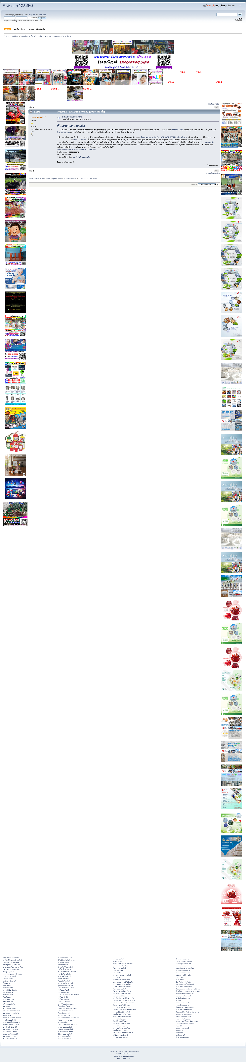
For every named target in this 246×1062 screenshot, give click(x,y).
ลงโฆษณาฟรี (180, 1035)
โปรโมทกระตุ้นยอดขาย (184, 1010)
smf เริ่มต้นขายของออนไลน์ (122, 984)
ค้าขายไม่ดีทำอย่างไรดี (65, 967)
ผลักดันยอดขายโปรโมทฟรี (185, 984)
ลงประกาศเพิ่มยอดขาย (183, 1016)
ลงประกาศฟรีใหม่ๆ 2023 (66, 988)
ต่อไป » (217, 104)
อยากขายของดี (117, 961)
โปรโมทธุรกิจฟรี (63, 990)
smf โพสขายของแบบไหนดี (122, 1007)
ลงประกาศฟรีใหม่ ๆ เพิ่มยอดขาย (187, 1021)
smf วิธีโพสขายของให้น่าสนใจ (123, 1033)
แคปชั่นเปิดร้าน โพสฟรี (120, 1030)
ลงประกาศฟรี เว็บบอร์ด (65, 1011)
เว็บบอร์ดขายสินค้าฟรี (65, 1013)
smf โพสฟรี (117, 973)
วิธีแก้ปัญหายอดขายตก (183, 963)
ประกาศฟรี (7, 985)
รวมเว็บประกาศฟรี (9, 976)
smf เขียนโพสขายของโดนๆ (122, 1028)
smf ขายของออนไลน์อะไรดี (122, 975)
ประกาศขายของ (8, 999)
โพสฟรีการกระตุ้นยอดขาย (184, 1007)
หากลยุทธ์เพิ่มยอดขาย (65, 958)
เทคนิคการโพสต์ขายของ (121, 996)
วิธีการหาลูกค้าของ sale (11, 962)
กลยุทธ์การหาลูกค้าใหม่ (11, 958)
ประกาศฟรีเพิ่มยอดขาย (183, 1014)
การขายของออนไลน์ (64, 1036)
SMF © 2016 (122, 1051)
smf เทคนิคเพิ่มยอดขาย (120, 1037)
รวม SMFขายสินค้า (64, 974)
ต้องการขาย (7, 1015)
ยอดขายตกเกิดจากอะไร (184, 996)
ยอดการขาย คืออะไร (183, 1003)
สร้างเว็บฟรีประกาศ (64, 1038)
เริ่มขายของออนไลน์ (119, 968)
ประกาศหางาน (8, 1001)
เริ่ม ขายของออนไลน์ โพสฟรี (122, 991)
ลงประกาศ (6, 1006)
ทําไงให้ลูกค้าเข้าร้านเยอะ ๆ (67, 960)
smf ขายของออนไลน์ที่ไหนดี (122, 993)
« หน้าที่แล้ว (210, 104)
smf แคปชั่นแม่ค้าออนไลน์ (121, 1012)
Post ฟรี (179, 1026)
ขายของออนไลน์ (63, 1022)
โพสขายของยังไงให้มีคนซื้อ (121, 1005)
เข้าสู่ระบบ (31, 15)
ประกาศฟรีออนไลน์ (64, 976)
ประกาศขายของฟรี (182, 1028)
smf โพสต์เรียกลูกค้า (119, 1019)
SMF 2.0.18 (113, 1051)
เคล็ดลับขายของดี (63, 965)
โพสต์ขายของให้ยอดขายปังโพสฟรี (124, 1000)
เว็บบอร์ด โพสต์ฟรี (64, 981)
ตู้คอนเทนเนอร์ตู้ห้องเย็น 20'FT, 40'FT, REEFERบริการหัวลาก (164, 137)
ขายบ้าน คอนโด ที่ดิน (10, 1020)
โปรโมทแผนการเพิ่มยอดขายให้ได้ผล (188, 989)
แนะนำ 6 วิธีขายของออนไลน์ (67, 1025)
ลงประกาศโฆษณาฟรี (10, 1034)
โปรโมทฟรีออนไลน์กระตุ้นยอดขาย (187, 1012)
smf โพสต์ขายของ (119, 1026)
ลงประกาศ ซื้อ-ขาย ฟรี (65, 983)
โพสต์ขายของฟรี (8, 978)
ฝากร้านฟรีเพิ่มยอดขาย (183, 1019)
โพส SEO (179, 1033)
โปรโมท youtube (63, 999)
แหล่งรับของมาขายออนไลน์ (185, 968)
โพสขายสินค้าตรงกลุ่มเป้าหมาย (68, 1018)
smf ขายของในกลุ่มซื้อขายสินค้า (123, 1003)
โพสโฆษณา (7, 997)
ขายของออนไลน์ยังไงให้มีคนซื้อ (123, 963)
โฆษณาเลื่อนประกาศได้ (65, 1020)
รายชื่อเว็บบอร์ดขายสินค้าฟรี (67, 1008)
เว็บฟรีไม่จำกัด (8, 988)
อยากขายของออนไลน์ (65, 1027)
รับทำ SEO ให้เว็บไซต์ (18, 6)
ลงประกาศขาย (8, 992)
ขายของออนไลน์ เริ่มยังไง (66, 1031)
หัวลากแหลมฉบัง (71, 126)
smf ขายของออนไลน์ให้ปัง (121, 1023)
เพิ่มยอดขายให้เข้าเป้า (183, 975)
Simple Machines (133, 1051)
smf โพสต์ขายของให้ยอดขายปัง (123, 998)
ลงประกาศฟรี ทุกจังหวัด (11, 1013)
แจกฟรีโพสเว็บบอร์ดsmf (66, 1004)
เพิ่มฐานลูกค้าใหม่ (9, 972)
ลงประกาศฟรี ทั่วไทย (10, 1031)
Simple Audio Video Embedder (124, 1056)
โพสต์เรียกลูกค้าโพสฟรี (120, 1021)
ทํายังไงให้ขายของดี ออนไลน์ (12, 960)
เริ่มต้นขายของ (181, 966)
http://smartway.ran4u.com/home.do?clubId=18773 (76, 150)
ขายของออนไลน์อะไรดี (183, 970)
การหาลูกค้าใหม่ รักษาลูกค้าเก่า (13, 967)
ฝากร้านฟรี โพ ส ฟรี (10, 1027)
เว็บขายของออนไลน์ (119, 989)
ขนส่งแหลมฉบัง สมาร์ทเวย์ (72, 117)
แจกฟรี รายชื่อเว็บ (64, 1001)
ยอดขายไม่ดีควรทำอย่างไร (185, 993)
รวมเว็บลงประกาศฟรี (10, 1038)
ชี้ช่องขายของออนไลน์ (65, 1034)
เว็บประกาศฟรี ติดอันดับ (11, 1025)
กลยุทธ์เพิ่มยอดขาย (64, 962)
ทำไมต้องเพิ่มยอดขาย (183, 998)
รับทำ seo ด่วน (118, 970)
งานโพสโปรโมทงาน (64, 969)
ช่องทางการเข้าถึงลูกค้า (11, 969)
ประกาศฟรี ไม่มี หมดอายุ (11, 1022)
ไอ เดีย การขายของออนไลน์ (122, 986)
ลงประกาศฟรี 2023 (9, 1036)
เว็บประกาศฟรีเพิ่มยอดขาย (185, 1023)
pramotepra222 (38, 117)
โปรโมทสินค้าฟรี (63, 992)
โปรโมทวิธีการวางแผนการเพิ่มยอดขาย (189, 991)
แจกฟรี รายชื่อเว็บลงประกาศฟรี (68, 995)
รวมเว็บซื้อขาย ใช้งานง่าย (11, 1011)
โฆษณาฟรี (7, 983)
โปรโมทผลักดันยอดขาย (184, 986)
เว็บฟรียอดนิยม (8, 995)
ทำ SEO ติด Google (10, 990)
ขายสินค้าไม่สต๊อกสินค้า (121, 966)
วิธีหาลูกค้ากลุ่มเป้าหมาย (11, 965)
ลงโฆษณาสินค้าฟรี (9, 981)
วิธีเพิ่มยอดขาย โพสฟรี (120, 1035)
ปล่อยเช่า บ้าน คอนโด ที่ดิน (12, 1018)
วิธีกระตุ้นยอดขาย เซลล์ (184, 961)
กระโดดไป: (194, 184)
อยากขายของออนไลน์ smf (121, 980)
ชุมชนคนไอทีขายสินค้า (65, 985)
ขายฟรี (178, 1000)
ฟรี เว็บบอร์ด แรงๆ (64, 1015)
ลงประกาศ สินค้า (63, 978)
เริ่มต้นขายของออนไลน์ (65, 1029)
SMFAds (118, 1054)
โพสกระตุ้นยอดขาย (182, 959)
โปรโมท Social (63, 997)
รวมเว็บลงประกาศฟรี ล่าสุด (12, 974)
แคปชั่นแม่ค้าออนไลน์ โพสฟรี (122, 1014)
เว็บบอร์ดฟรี (180, 977)
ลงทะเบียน (42, 15)
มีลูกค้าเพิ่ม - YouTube (183, 982)
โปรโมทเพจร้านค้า (182, 1037)
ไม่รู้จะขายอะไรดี (118, 959)
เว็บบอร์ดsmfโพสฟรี (64, 1006)
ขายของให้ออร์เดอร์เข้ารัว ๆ (122, 1016)
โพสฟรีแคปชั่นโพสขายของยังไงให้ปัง (125, 1010)
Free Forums (128, 1054)
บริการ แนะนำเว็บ (9, 1004)
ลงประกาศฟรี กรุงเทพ (10, 1029)
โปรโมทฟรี (180, 980)
